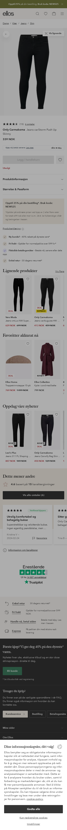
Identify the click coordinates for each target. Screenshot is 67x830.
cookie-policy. (35, 799)
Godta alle (33, 809)
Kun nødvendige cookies (33, 817)
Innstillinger (33, 824)
